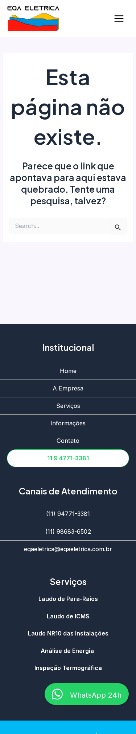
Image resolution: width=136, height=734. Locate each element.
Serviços (68, 405)
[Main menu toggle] (119, 18)
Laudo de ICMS (68, 616)
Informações (68, 423)
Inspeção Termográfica (68, 668)
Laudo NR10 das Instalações (68, 633)
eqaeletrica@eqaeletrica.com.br (68, 549)
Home (68, 370)
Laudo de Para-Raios (68, 599)
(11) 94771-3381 (68, 513)
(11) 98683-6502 (68, 531)
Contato (68, 440)
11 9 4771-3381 (68, 458)
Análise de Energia (68, 651)
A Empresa (68, 388)
